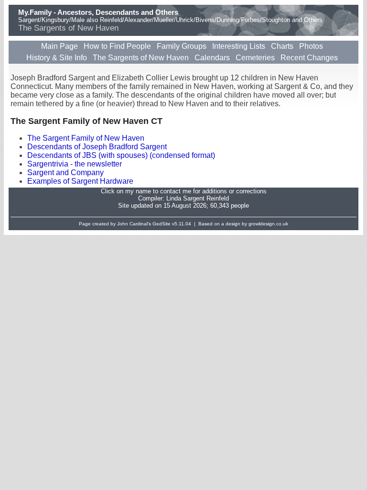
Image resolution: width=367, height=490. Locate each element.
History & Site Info (56, 58)
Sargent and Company (65, 172)
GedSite (161, 223)
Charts (282, 46)
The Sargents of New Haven (141, 58)
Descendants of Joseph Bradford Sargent (97, 147)
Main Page (59, 46)
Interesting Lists (238, 46)
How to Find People (117, 46)
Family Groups (181, 46)
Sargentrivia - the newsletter (74, 164)
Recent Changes (309, 58)
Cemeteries (255, 58)
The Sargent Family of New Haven (85, 138)
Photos (311, 46)
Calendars (212, 58)
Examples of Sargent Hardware (80, 181)
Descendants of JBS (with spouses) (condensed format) (121, 155)
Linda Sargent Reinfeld (197, 198)
